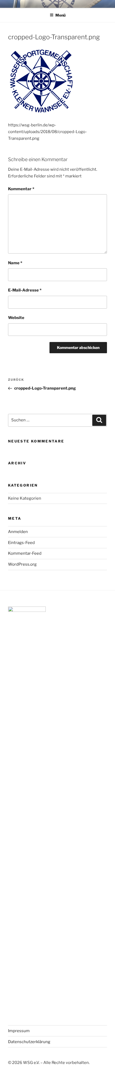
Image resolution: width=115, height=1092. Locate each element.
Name (15, 263)
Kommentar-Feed (24, 553)
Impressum (19, 1030)
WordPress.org (22, 564)
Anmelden (18, 531)
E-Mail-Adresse (24, 290)
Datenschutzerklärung (29, 1041)
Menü (60, 15)
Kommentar (21, 188)
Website (16, 317)
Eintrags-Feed (21, 542)
